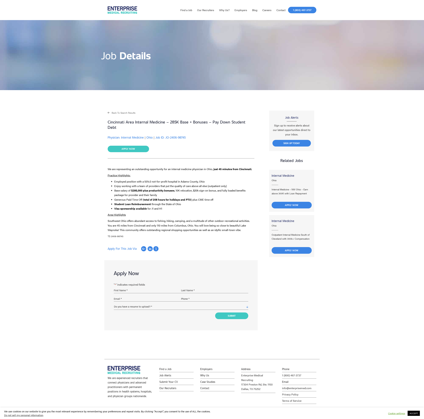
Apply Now (291, 205)
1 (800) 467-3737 (291, 375)
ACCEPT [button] (414, 413)
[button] (121, 113)
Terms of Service (291, 401)
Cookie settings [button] (396, 413)
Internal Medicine (283, 176)
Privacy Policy (290, 394)
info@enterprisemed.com (297, 388)
